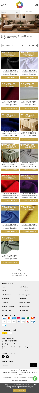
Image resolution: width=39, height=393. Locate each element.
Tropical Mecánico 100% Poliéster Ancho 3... (10, 71)
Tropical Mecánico (24, 36)
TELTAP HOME (24, 310)
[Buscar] (17, 12)
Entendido (19, 390)
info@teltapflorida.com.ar (12, 344)
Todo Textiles (24, 287)
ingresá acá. (20, 379)
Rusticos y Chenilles (8, 306)
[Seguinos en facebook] (7, 356)
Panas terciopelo (25, 303)
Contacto (5, 303)
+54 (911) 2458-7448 (11, 341)
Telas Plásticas (6, 295)
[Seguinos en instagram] (3, 356)
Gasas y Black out (25, 291)
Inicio (3, 36)
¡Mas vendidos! (6, 310)
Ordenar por (5, 42)
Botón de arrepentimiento (19, 381)
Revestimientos (24, 306)
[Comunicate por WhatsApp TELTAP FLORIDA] (35, 378)
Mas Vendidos (12, 36)
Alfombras (23, 299)
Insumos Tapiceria (25, 295)
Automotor (5, 299)
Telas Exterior (6, 291)
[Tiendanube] (19, 371)
